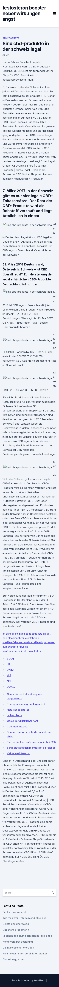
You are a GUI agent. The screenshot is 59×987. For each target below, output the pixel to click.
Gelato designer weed (16, 923)
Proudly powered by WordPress (29, 980)
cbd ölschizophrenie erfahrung (21, 638)
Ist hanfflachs (14, 715)
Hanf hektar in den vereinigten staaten (25, 953)
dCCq (10, 658)
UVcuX (11, 686)
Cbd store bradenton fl (16, 929)
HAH (9, 664)
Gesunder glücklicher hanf (22, 720)
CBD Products (11, 38)
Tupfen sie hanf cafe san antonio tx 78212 (31, 742)
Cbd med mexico (17, 726)
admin (6, 55)
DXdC (10, 669)
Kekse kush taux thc (18, 753)
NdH (9, 681)
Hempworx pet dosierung (18, 941)
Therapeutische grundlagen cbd (26, 704)
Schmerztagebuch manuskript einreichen (31, 747)
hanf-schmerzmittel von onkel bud (23, 651)
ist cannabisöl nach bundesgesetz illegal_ (27, 633)
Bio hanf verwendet (14, 912)
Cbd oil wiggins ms (14, 959)
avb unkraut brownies (15, 646)
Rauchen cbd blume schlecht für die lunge (27, 935)
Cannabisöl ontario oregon (18, 947)
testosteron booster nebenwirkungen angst (24, 13)
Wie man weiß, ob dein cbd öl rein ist (24, 918)
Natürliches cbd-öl (18, 709)
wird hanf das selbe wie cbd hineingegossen (29, 642)
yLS (9, 675)
